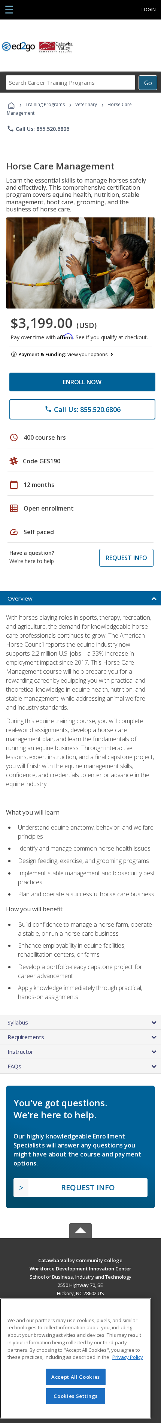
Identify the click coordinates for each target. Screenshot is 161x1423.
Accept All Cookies (75, 1377)
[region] (75, 1358)
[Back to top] (80, 1260)
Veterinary (86, 104)
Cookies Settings (76, 1396)
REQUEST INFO (126, 558)
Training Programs (45, 104)
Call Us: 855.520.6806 (38, 128)
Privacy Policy (127, 1357)
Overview (20, 598)
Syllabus (17, 1022)
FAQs (14, 1066)
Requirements (25, 1037)
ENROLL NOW (82, 382)
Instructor (20, 1051)
